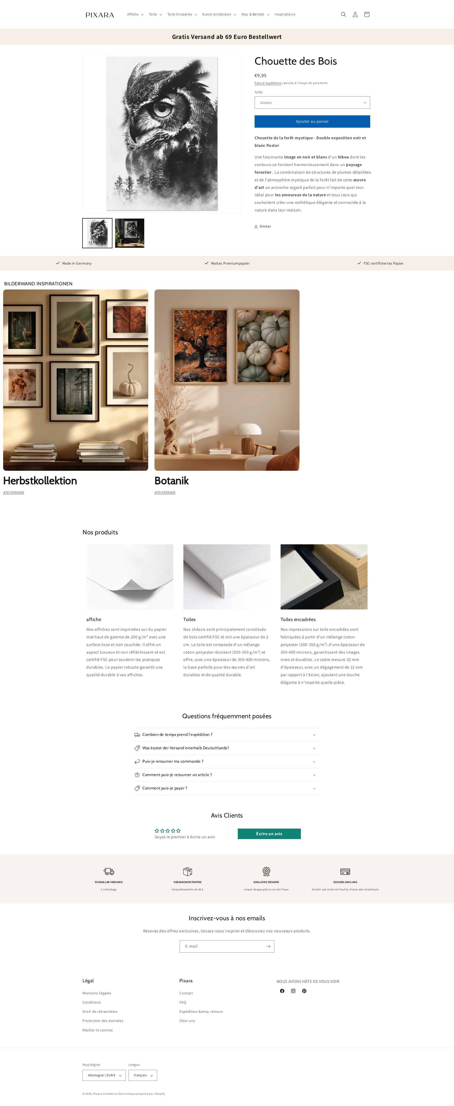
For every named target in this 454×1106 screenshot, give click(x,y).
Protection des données (102, 1020)
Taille (258, 92)
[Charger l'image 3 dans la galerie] (130, 233)
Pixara (97, 1094)
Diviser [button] (265, 226)
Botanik (171, 480)
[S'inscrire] (268, 946)
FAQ (182, 1002)
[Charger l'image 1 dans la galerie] (97, 233)
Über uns (187, 1020)
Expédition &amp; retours (201, 1011)
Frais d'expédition (268, 83)
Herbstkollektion (40, 480)
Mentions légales (96, 992)
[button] (135, 14)
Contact (186, 992)
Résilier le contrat (97, 1029)
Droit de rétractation (100, 1011)
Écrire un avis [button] (269, 833)
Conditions (91, 1002)
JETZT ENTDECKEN (13, 492)
